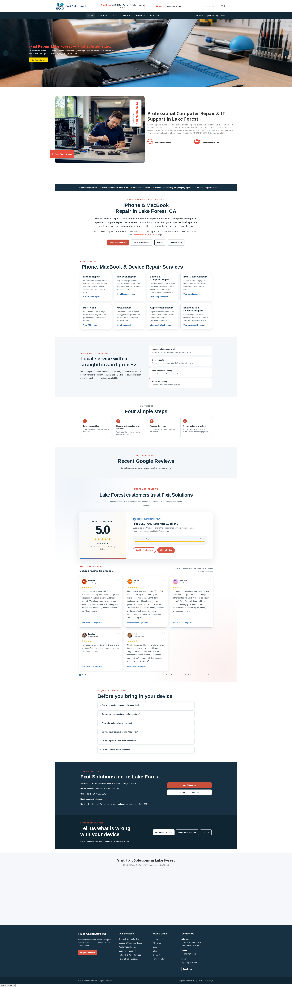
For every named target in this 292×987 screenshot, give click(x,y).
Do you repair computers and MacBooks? (120, 732)
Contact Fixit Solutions (189, 792)
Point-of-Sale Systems (128, 959)
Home (90, 16)
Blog (114, 16)
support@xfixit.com (174, 6)
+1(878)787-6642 (218, 16)
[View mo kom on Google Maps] (84, 581)
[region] (146, 623)
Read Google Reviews (144, 550)
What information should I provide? (117, 723)
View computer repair (159, 297)
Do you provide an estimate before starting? (121, 714)
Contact (154, 16)
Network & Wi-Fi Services (130, 955)
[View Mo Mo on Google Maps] (129, 581)
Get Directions (176, 242)
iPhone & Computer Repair (130, 939)
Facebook (187, 969)
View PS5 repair (90, 325)
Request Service (87, 952)
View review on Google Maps (92, 623)
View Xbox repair (124, 325)
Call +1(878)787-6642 (142, 242)
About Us (140, 16)
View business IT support (194, 325)
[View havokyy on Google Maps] (84, 635)
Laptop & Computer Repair (130, 943)
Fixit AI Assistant (8, 985)
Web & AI (127, 16)
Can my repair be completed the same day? (120, 705)
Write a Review (166, 550)
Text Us (160, 242)
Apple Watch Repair (127, 947)
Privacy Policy (159, 959)
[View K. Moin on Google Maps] (129, 635)
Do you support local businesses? (117, 750)
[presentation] (5, 53)
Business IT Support (127, 951)
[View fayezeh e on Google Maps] (175, 581)
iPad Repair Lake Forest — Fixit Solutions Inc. (70, 46)
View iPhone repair (91, 297)
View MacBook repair (126, 294)
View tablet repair (190, 294)
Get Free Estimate (38, 60)
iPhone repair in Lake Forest (145, 235)
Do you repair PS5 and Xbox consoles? (119, 741)
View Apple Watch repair (160, 325)
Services (102, 16)
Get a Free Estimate (118, 242)
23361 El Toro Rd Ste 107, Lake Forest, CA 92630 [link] (124, 6)
